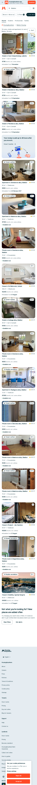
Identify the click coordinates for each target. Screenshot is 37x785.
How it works (5, 702)
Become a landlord (7, 743)
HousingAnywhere (8, 25)
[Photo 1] (16, 52)
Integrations (5, 767)
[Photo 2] (17, 52)
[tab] (4, 20)
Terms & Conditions (7, 681)
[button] (9, 14)
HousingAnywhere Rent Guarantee (8, 748)
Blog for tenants (6, 713)
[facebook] (3, 776)
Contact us (5, 726)
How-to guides (6, 756)
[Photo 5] (20, 52)
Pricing (4, 705)
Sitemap (4, 692)
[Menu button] (33, 8)
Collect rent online (7, 752)
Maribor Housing (21, 25)
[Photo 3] (18, 52)
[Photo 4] (19, 52)
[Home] (4, 8)
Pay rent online (6, 709)
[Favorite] (33, 504)
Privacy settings (11, 771)
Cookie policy (6, 688)
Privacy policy (6, 685)
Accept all (18, 781)
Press (3, 674)
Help (3, 722)
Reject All (18, 775)
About (3, 666)
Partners (4, 677)
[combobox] (20, 8)
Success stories (6, 760)
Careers (4, 670)
